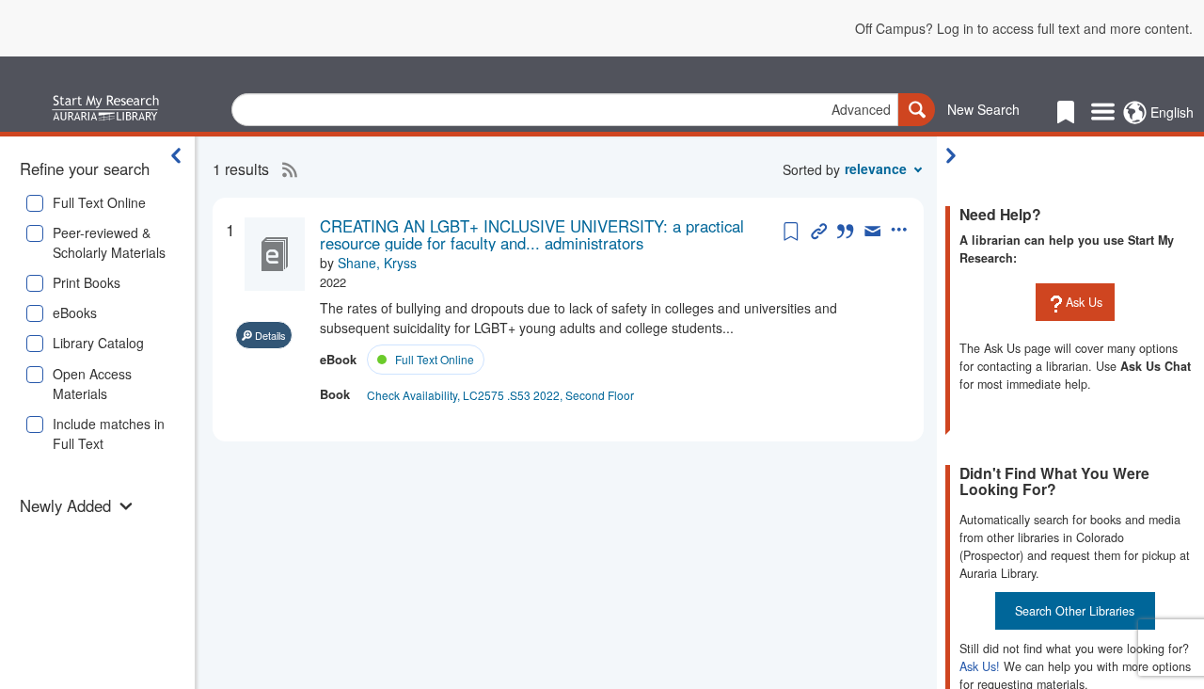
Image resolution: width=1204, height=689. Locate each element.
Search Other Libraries (1074, 610)
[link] (549, 234)
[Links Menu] (1103, 113)
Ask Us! (979, 666)
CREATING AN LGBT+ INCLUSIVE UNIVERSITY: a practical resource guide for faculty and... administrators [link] (532, 234)
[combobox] (564, 109)
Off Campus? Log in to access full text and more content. (1024, 28)
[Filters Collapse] (176, 155)
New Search (983, 109)
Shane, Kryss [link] (377, 262)
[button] (78, 505)
